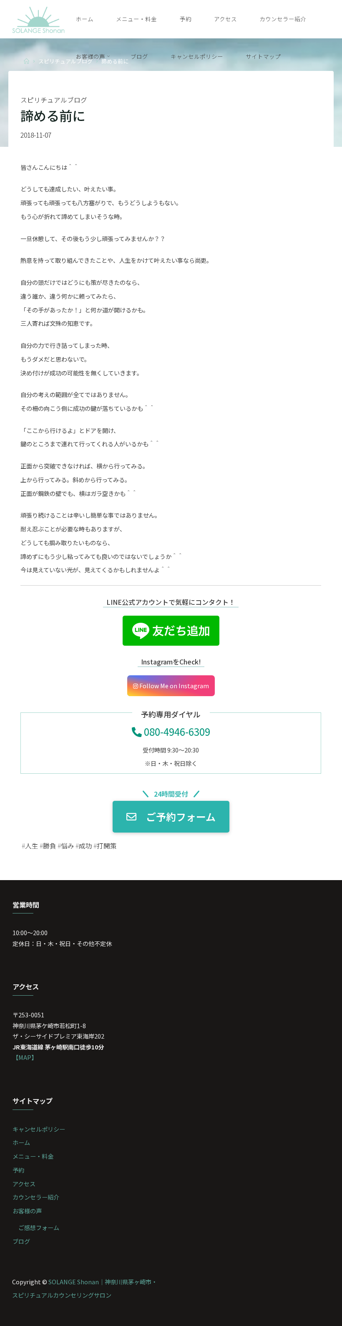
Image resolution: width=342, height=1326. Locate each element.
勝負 (49, 845)
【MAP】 (25, 1057)
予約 (18, 1169)
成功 (85, 845)
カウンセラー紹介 (36, 1197)
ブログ (21, 1241)
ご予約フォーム (181, 816)
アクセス (24, 1183)
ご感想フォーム (38, 1227)
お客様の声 (27, 1210)
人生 (31, 845)
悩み (67, 845)
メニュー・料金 (33, 1156)
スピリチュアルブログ (53, 100)
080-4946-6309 (176, 731)
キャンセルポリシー (39, 1129)
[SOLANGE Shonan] (38, 18)
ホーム (21, 1142)
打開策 (107, 845)
